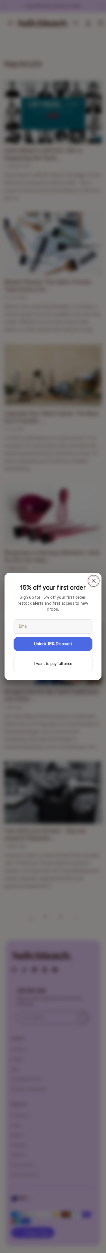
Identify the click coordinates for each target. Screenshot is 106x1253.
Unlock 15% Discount (53, 644)
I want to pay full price (53, 664)
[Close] (93, 580)
